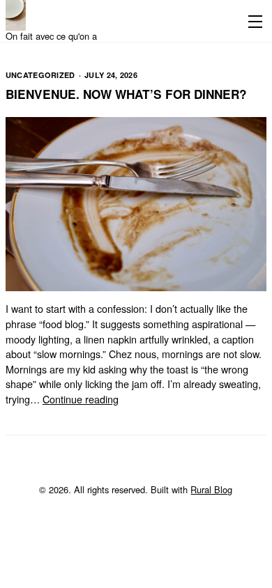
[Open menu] (252, 21)
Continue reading (81, 399)
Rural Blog (211, 489)
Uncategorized (40, 75)
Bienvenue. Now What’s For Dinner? (126, 94)
